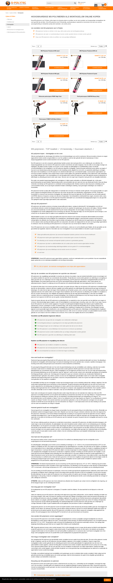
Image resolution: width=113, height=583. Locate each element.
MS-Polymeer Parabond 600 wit (88, 51)
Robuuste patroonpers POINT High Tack (50, 96)
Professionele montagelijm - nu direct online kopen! (53, 575)
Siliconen (9, 19)
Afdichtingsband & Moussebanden (16, 32)
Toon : (34, 46)
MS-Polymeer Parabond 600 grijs (50, 73)
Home (7, 12)
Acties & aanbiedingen (99, 8)
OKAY (107, 580)
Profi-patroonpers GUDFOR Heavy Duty (88, 96)
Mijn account (81, 2)
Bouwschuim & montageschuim (15, 29)
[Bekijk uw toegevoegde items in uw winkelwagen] (105, 4)
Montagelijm (10, 24)
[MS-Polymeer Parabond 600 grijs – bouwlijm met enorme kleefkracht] (40, 85)
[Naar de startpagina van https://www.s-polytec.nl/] (16, 3)
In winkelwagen (59, 67)
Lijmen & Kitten (13, 12)
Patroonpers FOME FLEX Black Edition (50, 119)
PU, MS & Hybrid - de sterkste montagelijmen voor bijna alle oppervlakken (60, 266)
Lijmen (9, 27)
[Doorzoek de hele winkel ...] (75, 4)
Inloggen (81, 3)
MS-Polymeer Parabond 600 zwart (50, 51)
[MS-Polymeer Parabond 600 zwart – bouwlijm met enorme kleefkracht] (40, 62)
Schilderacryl (10, 22)
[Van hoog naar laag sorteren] (106, 46)
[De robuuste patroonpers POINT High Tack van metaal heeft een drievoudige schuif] (40, 107)
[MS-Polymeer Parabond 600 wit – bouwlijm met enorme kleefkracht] (78, 62)
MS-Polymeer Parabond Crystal (88, 73)
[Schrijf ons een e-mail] (99, 4)
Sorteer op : (94, 46)
